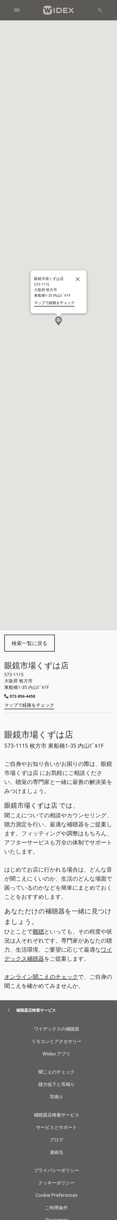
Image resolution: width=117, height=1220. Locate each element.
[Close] (78, 279)
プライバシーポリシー (56, 1170)
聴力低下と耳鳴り (56, 1084)
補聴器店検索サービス (56, 1115)
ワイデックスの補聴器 (56, 1029)
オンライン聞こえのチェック (41, 976)
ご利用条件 (56, 1207)
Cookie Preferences (56, 1195)
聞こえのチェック (56, 1072)
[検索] (100, 10)
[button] (58, 321)
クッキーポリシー (56, 1183)
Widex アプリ (56, 1054)
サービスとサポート (56, 1127)
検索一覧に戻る (29, 643)
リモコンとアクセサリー (57, 1041)
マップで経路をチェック (29, 705)
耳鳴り (56, 1097)
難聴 (38, 931)
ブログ (56, 1140)
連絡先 (56, 1152)
